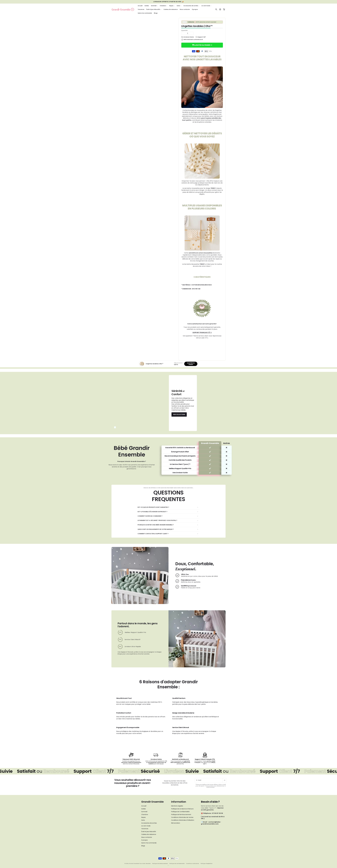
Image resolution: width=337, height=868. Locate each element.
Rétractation (175, 823)
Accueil (143, 806)
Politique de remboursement (160, 863)
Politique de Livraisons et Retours (182, 809)
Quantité (184, 30)
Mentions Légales (177, 806)
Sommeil (144, 812)
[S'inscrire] (224, 780)
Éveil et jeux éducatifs (148, 832)
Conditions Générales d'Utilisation (182, 820)
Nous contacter (146, 837)
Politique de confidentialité (176, 863)
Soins (143, 820)
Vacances (144, 829)
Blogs (143, 846)
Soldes (143, 809)
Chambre (144, 814)
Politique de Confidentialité (180, 812)
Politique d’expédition (206, 863)
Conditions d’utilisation (192, 863)
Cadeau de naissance (148, 834)
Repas (143, 817)
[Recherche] (216, 9)
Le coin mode (145, 826)
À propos (144, 840)
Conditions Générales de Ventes (182, 817)
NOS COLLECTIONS (179, 414)
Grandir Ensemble (134, 863)
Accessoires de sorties (149, 823)
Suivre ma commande (148, 843)
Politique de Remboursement (181, 814)
